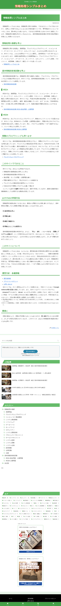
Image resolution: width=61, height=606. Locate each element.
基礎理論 (9, 412)
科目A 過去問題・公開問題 (14, 458)
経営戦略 (9, 448)
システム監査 (10, 440)
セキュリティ (10, 430)
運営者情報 (7, 278)
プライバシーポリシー (11, 281)
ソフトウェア (10, 422)
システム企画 (10, 445)
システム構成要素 (11, 419)
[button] (58, 341)
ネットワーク (10, 427)
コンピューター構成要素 (14, 417)
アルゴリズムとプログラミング (14, 157)
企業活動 (9, 450)
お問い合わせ (8, 284)
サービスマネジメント (13, 437)
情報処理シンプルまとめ (11, 64)
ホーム (10, 598)
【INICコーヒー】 (30, 551)
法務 (7, 453)
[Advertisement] (13, 479)
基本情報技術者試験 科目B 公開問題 (15, 129)
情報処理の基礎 (10, 409)
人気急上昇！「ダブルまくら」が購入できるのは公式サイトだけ (30, 584)
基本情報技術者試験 (10, 84)
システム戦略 (10, 442)
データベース (10, 425)
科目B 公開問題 (11, 460)
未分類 (7, 463)
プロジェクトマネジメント (14, 435)
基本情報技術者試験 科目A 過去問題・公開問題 (19, 109)
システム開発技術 (11, 432)
